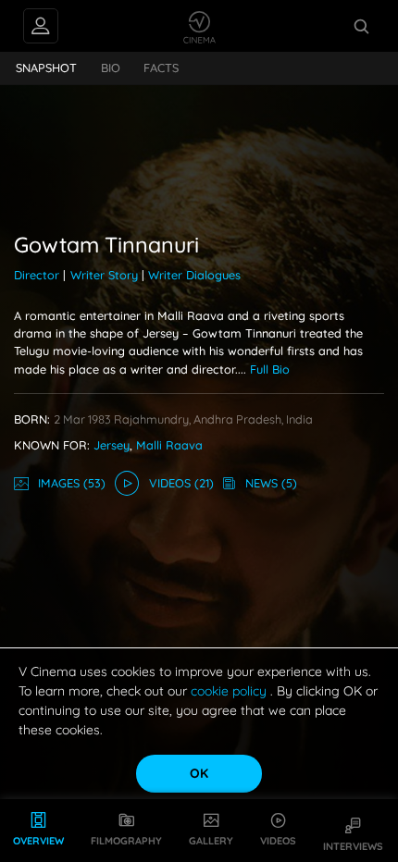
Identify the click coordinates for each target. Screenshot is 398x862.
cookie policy (230, 691)
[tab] (46, 68)
